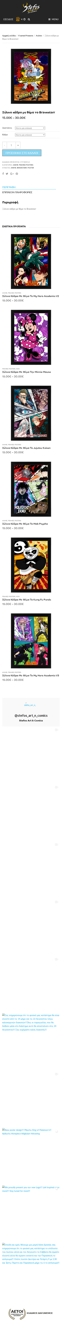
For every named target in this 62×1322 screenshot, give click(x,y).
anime (13, 168)
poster (31, 168)
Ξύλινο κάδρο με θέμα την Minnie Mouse (26, 372)
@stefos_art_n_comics (31, 715)
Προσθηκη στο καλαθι (22, 153)
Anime (39, 35)
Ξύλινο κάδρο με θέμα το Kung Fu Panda (26, 599)
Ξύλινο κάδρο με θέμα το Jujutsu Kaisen (26, 448)
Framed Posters (25, 35)
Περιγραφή (8, 187)
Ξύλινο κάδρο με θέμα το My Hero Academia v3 (30, 675)
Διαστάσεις (7, 127)
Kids (18, 369)
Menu (55, 19)
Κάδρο (5, 134)
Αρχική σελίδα (9, 35)
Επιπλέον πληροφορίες (17, 192)
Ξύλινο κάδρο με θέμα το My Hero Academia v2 (30, 296)
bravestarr (22, 168)
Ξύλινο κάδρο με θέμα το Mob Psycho (25, 523)
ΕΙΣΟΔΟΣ (8, 19)
